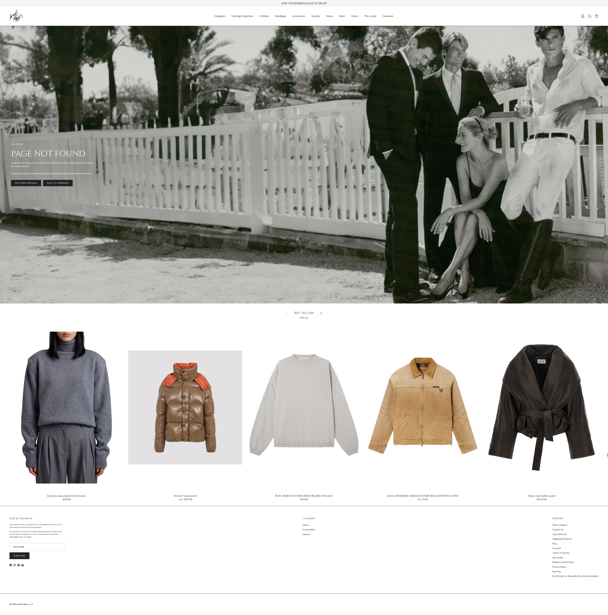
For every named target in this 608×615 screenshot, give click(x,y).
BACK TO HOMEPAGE (58, 183)
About (305, 525)
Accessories (298, 16)
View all (304, 318)
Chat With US (559, 534)
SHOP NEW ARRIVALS (26, 183)
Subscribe (19, 556)
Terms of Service (561, 552)
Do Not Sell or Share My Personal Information (575, 576)
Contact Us (558, 529)
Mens (342, 16)
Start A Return (559, 525)
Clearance (388, 16)
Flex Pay (556, 571)
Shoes (329, 16)
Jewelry (315, 16)
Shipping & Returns (562, 538)
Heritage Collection (242, 16)
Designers (219, 16)
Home (354, 16)
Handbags (280, 16)
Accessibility (308, 529)
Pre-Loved (370, 16)
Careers (306, 534)
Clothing (264, 16)
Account (556, 548)
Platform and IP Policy (563, 562)
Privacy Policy (559, 566)
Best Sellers (304, 313)
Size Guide (557, 557)
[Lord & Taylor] (16, 16)
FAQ (554, 543)
